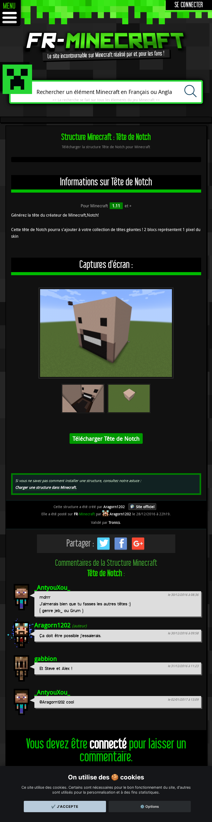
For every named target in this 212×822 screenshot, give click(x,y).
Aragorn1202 (52, 625)
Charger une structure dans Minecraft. (46, 487)
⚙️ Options (149, 806)
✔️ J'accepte (64, 806)
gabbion (45, 658)
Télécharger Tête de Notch (106, 438)
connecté (108, 744)
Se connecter (189, 5)
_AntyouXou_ (52, 587)
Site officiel (145, 506)
